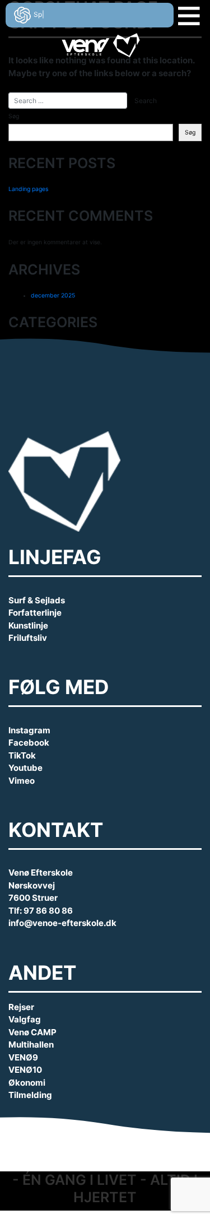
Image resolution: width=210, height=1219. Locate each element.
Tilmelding (30, 1095)
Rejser (21, 1007)
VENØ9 (23, 1057)
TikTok (22, 755)
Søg (13, 116)
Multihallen (31, 1044)
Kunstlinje (28, 625)
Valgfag (24, 1019)
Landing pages (28, 189)
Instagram (29, 730)
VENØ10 (25, 1069)
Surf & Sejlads (36, 600)
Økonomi (26, 1082)
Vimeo (21, 780)
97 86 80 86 (48, 910)
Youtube (25, 767)
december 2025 (53, 295)
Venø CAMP (32, 1032)
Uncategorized (51, 348)
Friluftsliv (27, 637)
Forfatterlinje (35, 612)
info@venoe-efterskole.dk (62, 923)
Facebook (28, 742)
